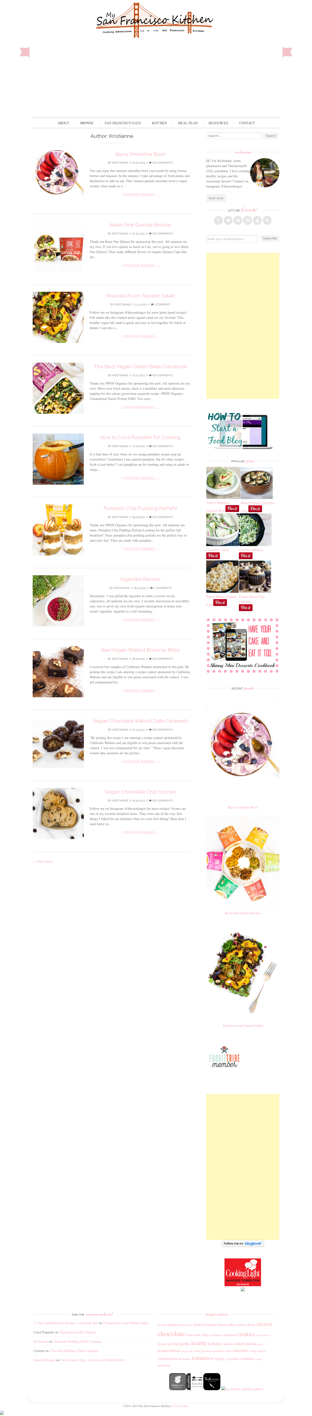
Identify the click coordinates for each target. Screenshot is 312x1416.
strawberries (167, 1358)
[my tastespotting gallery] (194, 1389)
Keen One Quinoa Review (140, 225)
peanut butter (168, 1350)
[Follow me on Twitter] (228, 220)
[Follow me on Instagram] (247, 220)
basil (197, 1324)
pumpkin (219, 1351)
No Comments (162, 162)
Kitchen (159, 123)
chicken (264, 1324)
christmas (216, 1335)
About (63, 123)
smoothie (241, 1350)
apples (173, 1324)
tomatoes (202, 1358)
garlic (185, 1343)
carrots (240, 1324)
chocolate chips (198, 1334)
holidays (215, 1343)
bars (190, 1325)
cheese (250, 1324)
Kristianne (120, 162)
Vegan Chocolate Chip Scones (140, 792)
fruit (175, 1343)
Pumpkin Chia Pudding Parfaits (140, 508)
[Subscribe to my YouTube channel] (257, 220)
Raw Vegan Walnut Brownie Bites (140, 650)
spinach (261, 1351)
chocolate (171, 1333)
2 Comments (162, 588)
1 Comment (162, 304)
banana (183, 1325)
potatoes (206, 1351)
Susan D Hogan (44, 1360)
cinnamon (230, 1334)
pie (191, 1351)
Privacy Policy (180, 1406)
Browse (87, 123)
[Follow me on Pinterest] (238, 220)
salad (229, 1351)
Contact (247, 123)
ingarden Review (140, 579)
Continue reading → (140, 195)
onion (239, 1343)
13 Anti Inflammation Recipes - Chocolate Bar (66, 1323)
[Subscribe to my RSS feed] (267, 220)
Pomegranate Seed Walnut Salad (125, 1323)
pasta (251, 1343)
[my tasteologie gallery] (211, 1389)
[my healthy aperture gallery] (241, 1389)
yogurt (258, 1359)
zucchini (163, 1365)
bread (222, 1324)
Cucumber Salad (217, 550)
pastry (260, 1344)
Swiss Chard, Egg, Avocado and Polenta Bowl (92, 1360)
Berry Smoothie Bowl (140, 154)
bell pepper (209, 1324)
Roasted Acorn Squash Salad (140, 296)
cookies (246, 1334)
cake (231, 1324)
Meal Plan (188, 123)
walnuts (247, 1358)
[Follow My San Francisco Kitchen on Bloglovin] (243, 1245)
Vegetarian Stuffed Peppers (77, 1332)
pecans (184, 1351)
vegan (219, 1358)
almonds (162, 1325)
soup (253, 1351)
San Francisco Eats (123, 123)
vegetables (232, 1358)
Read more (216, 198)
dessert (162, 1343)
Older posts (43, 861)
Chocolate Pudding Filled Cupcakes (77, 1341)
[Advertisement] (156, 80)
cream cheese (263, 1335)
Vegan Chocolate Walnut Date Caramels (140, 721)
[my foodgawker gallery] (177, 1389)
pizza (197, 1351)
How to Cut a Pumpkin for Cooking (140, 437)
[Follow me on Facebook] (218, 220)
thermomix (184, 1359)
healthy (199, 1343)
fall (169, 1344)
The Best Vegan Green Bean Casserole (140, 366)
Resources (218, 123)
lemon (228, 1343)
